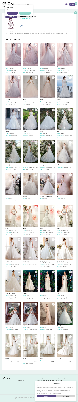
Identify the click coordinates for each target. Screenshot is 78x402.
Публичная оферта (23, 378)
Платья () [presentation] (8, 39)
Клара (58, 67)
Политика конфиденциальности (62, 398)
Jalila (41, 358)
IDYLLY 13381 (43, 261)
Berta (24, 326)
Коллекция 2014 (67, 200)
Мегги (58, 196)
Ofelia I (59, 326)
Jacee (7, 358)
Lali (58, 293)
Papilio (44, 327)
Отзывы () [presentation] (17, 39)
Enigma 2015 (14, 70)
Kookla (27, 295)
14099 (41, 228)
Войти (72, 4)
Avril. (41, 293)
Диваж (7, 131)
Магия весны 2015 (67, 135)
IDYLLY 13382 (60, 261)
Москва (27, 4)
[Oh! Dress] (7, 378)
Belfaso (62, 165)
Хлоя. (41, 164)
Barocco (7, 326)
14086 (7, 228)
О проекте (21, 380)
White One (11, 360)
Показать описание (10, 35)
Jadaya (24, 358)
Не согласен (65, 396)
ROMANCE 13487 (10, 293)
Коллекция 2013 (67, 329)
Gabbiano (11, 68)
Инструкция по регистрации (45, 380)
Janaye (59, 358)
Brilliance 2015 (14, 232)
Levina (41, 99)
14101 (58, 228)
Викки (41, 67)
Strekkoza (62, 133)
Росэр (58, 131)
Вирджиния (60, 164)
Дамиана (59, 99)
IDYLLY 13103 (26, 261)
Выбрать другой (24, 13)
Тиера (24, 131)
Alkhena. (25, 293)
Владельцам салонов (43, 378)
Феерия (25, 196)
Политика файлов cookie (48, 398)
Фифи (41, 131)
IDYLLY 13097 (9, 261)
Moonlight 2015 (32, 297)
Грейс (41, 326)
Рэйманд (7, 164)
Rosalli (62, 327)
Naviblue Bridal (12, 230)
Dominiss (11, 327)
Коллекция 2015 (67, 167)
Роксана (7, 99)
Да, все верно (12, 13)
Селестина (26, 164)
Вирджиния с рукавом (46, 196)
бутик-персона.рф (25, 18)
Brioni (24, 99)
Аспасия (25, 67)
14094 (24, 228)
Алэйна (7, 67)
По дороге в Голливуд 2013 (52, 329)
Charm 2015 (31, 103)
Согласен (46, 396)
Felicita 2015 (66, 103)
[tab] (8, 39)
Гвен (6, 196)
